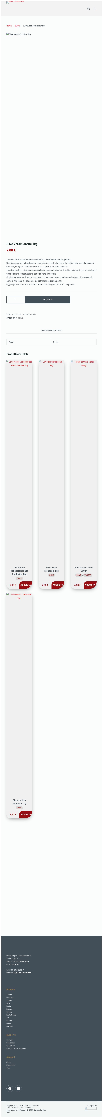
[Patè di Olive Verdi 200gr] (83, 461)
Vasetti (87, 575)
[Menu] (95, 8)
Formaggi (10, 997)
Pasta (8, 1006)
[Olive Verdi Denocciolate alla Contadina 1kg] (19, 461)
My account (10, 1065)
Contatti (9, 1040)
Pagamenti (10, 1043)
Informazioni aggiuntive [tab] (51, 330)
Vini (7, 1018)
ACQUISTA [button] (26, 585)
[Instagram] (18, 1088)
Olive (20, 318)
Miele (8, 1024)
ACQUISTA (48, 299)
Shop (8, 1062)
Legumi (9, 1009)
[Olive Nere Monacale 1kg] (51, 461)
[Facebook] (9, 1088)
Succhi (9, 1021)
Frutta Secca (11, 1015)
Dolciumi (9, 1026)
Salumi (9, 995)
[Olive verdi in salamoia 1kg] (19, 694)
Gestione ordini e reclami (16, 1049)
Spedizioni (10, 1046)
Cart (8, 1068)
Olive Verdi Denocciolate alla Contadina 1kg (19, 570)
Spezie (9, 1012)
